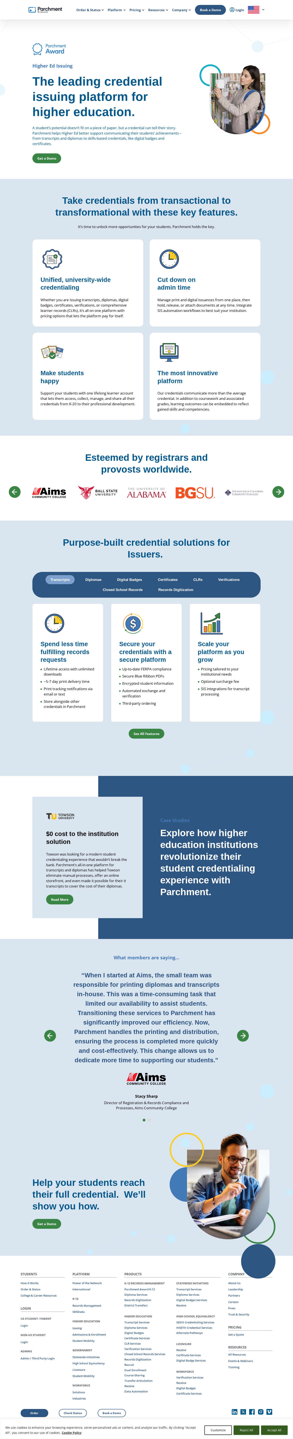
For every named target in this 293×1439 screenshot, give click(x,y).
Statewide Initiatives (86, 1357)
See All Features (146, 734)
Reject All (246, 1430)
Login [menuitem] (239, 10)
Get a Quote (236, 1334)
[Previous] (15, 492)
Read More (59, 899)
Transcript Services (137, 1322)
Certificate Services (137, 1338)
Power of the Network (87, 1283)
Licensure (78, 1370)
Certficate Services (188, 1355)
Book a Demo (210, 10)
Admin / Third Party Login (38, 1358)
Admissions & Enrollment (89, 1334)
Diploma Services (135, 1295)
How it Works (29, 1283)
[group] (87, 857)
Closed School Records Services (144, 1354)
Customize (218, 1430)
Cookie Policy (72, 1433)
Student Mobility (83, 1341)
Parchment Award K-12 (139, 1289)
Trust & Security (238, 1314)
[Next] (278, 492)
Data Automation (136, 1391)
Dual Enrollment (135, 1370)
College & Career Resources (39, 1295)
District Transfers (136, 1305)
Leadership (235, 1289)
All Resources (237, 1354)
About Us (234, 1283)
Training (233, 1367)
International (81, 1289)
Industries (79, 1398)
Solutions (78, 1392)
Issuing (77, 1328)
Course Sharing (134, 1375)
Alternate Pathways (189, 1333)
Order (34, 1413)
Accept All (274, 1430)
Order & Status (30, 1289)
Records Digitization (137, 1300)
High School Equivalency (88, 1363)
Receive (129, 1386)
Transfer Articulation (138, 1381)
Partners (234, 1295)
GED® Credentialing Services (195, 1322)
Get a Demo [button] (46, 158)
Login (24, 1325)
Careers (233, 1302)
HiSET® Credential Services (194, 1328)
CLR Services (132, 1343)
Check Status (73, 1413)
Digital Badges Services (191, 1300)
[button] (144, 1120)
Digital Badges (134, 1333)
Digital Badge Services (191, 1360)
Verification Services (137, 1349)
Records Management (86, 1305)
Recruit (129, 1365)
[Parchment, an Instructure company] (45, 10)
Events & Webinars (240, 1361)
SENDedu (78, 1312)
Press (231, 1308)
